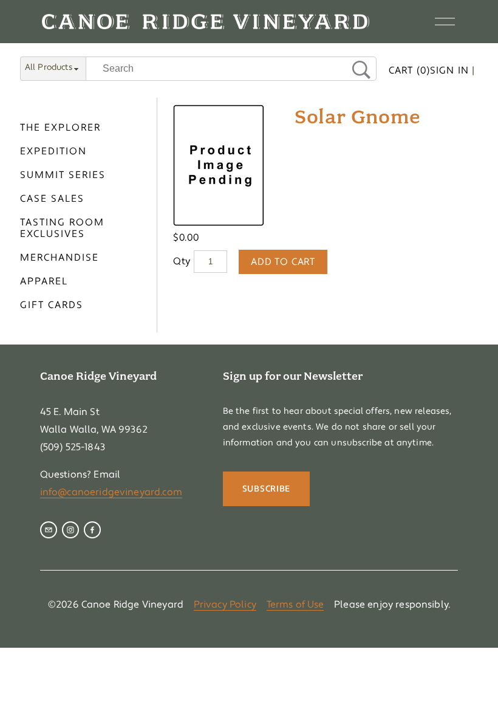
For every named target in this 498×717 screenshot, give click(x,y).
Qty (182, 261)
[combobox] (53, 69)
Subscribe (266, 489)
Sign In (449, 70)
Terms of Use (295, 605)
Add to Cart (283, 262)
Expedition (53, 151)
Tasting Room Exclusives (62, 228)
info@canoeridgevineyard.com (111, 492)
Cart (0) (409, 70)
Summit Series (63, 175)
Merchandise (59, 258)
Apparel (44, 281)
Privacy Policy (225, 605)
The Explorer (60, 128)
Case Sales (52, 199)
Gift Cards (51, 305)
